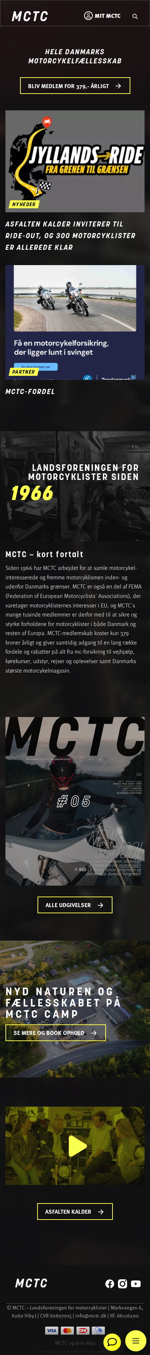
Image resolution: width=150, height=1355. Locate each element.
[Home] (29, 17)
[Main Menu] (135, 1340)
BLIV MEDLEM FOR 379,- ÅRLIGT (68, 86)
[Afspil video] (75, 1146)
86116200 (128, 1315)
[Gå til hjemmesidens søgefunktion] (135, 15)
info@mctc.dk (90, 1315)
